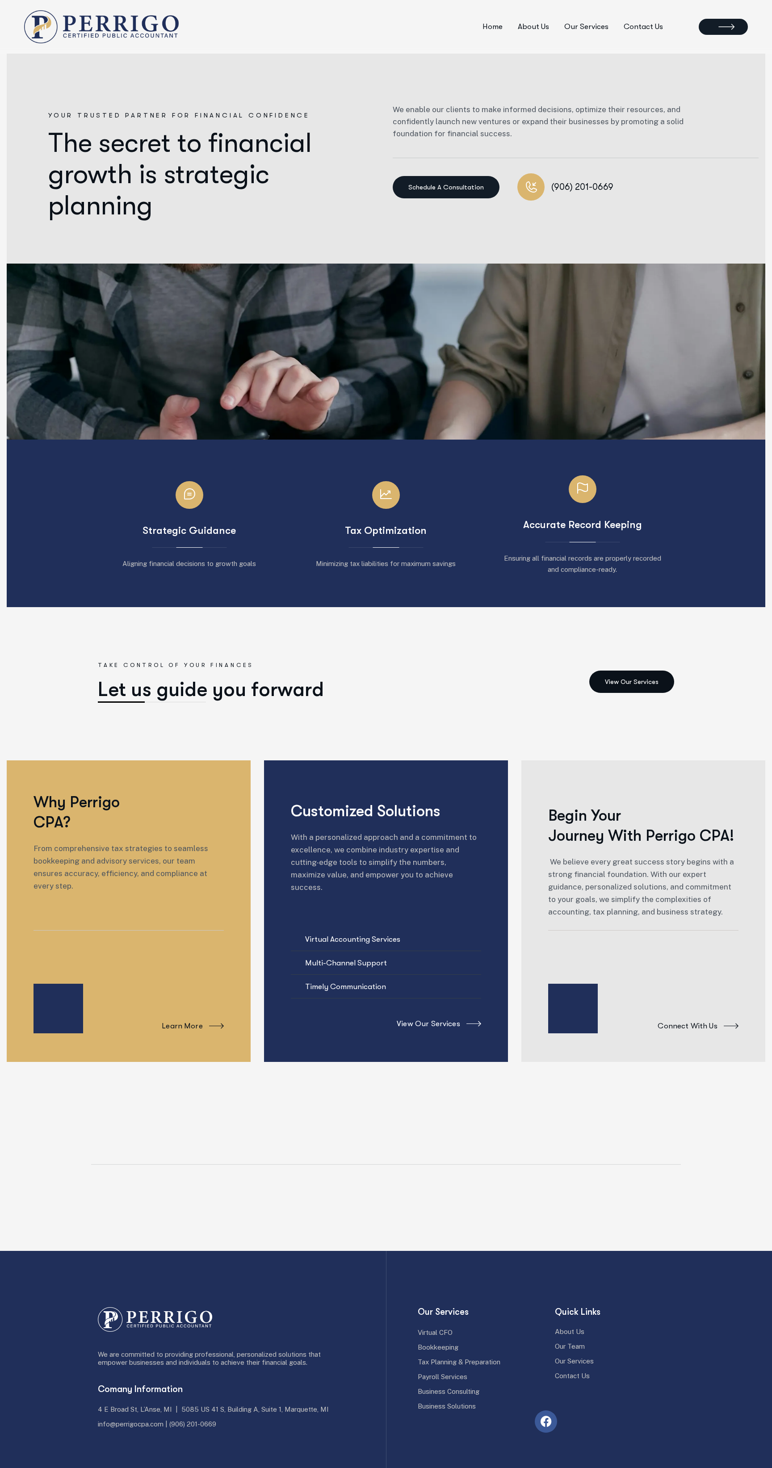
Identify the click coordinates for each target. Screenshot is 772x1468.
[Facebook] (546, 1421)
